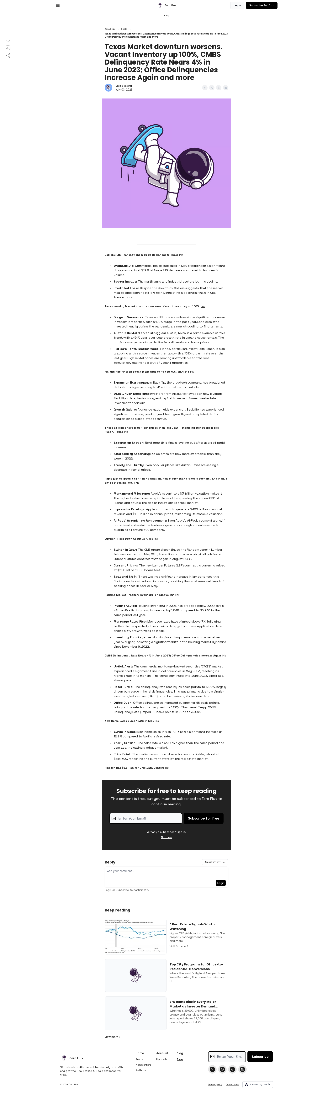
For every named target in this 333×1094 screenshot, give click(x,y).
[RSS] (242, 1069)
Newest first (212, 862)
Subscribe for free (261, 5)
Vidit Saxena (123, 86)
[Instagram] (222, 1069)
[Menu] (58, 5)
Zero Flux (110, 29)
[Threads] (232, 1069)
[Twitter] (212, 1069)
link (181, 255)
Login (237, 5)
